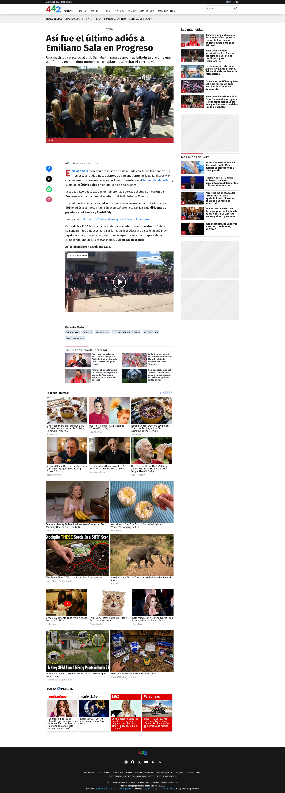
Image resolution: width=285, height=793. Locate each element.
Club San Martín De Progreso (126, 332)
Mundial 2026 (147, 11)
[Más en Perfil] (64, 689)
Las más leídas (192, 30)
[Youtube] (146, 762)
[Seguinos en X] (139, 762)
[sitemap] (159, 762)
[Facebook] (132, 762)
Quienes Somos (115, 777)
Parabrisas (148, 773)
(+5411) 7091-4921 (148, 789)
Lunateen (189, 773)
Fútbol (68, 11)
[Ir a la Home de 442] (53, 11)
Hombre (129, 773)
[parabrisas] (157, 697)
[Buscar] (236, 8)
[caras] (126, 697)
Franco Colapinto (115, 18)
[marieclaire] (94, 697)
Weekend (138, 773)
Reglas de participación (166, 777)
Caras (99, 773)
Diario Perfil (89, 773)
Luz (176, 773)
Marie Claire (118, 773)
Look (170, 773)
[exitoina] (62, 697)
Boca (98, 18)
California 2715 (101, 789)
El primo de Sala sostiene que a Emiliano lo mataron (117, 219)
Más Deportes (166, 11)
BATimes (198, 773)
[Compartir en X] (49, 179)
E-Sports (118, 11)
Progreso (87, 332)
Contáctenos (129, 777)
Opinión (131, 11)
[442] (142, 753)
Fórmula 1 (81, 11)
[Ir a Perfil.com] (232, 2)
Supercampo (161, 773)
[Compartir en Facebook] (49, 169)
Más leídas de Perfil (195, 157)
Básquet (95, 11)
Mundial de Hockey (140, 18)
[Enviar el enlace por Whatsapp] (49, 189)
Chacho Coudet (74, 18)
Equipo (151, 777)
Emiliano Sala (72, 332)
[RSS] (153, 762)
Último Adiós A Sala (75, 338)
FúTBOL (110, 29)
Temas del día (54, 18)
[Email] (49, 199)
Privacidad (141, 777)
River (89, 18)
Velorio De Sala (151, 332)
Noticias (107, 773)
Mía (181, 773)
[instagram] (126, 762)
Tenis (106, 11)
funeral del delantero (157, 180)
